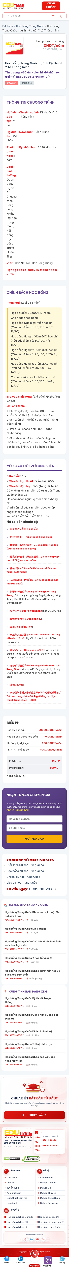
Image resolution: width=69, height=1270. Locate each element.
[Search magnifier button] (60, 16)
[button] (64, 6)
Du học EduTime (44, 1252)
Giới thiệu (12, 1177)
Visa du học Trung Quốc (22, 882)
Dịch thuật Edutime (17, 1198)
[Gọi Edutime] (43, 1239)
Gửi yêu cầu (34, 838)
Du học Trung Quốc (50, 1198)
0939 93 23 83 (49, 1140)
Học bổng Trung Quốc (30, 26)
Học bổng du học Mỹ (17, 1222)
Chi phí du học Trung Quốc (23, 876)
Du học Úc (45, 1187)
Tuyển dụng (13, 1187)
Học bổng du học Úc (48, 1217)
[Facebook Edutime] (25, 1239)
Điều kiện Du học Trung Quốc (25, 865)
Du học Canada (48, 1182)
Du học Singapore (49, 1203)
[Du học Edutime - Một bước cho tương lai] (13, 6)
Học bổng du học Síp (17, 1227)
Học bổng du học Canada (20, 1217)
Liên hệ (10, 1182)
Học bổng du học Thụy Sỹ (51, 1222)
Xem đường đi (14, 1193)
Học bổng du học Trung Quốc (25, 871)
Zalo (31, 1239)
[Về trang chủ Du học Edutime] (18, 1133)
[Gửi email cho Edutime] (37, 1239)
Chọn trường (46, 1177)
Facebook (12, 1203)
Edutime (7, 26)
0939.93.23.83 (42, 889)
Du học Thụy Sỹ (48, 1193)
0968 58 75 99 (50, 1145)
